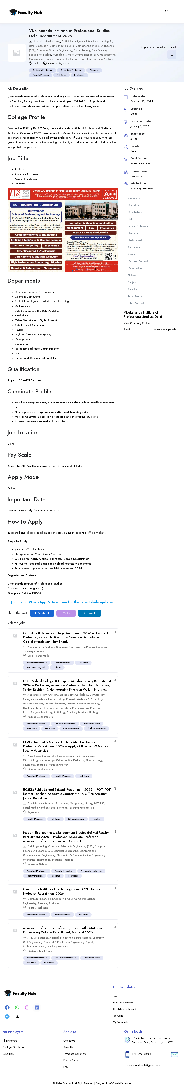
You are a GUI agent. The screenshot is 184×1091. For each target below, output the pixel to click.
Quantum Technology (66, 59)
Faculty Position (41, 75)
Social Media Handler (35, 807)
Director (94, 70)
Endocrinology (56, 699)
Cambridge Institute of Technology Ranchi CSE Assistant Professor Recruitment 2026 (63, 891)
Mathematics (36, 59)
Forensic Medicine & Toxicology (84, 699)
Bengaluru (134, 198)
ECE (49, 851)
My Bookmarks (120, 1022)
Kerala (132, 254)
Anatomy (53, 695)
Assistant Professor (43, 70)
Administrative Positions (41, 647)
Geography (76, 803)
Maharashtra (45, 717)
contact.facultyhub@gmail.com (143, 1065)
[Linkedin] (36, 1007)
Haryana (133, 233)
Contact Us (69, 1040)
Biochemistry (67, 695)
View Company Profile (137, 323)
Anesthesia (34, 756)
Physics (49, 59)
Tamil (42, 946)
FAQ (65, 1067)
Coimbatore (135, 212)
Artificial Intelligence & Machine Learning (85, 41)
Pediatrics (65, 708)
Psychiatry (46, 712)
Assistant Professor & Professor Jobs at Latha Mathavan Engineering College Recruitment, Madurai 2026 (63, 930)
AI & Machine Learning (47, 41)
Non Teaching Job (36, 667)
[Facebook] (7, 1007)
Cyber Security (82, 50)
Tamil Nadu (42, 656)
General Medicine (55, 703)
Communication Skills (62, 46)
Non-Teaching (77, 647)
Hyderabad (135, 240)
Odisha (43, 864)
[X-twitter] (17, 1016)
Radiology (59, 712)
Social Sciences (58, 807)
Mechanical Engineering (36, 859)
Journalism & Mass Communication (72, 54)
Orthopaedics (50, 708)
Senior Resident (71, 728)
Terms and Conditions (74, 1054)
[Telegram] (7, 1016)
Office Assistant (76, 819)
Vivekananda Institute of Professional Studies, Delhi (143, 314)
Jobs (115, 996)
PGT (96, 803)
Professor (79, 75)
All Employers (10, 1040)
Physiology (96, 708)
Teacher (96, 819)
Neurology (93, 703)
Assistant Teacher (64, 871)
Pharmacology (80, 708)
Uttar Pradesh (136, 303)
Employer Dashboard (14, 1047)
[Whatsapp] (17, 1007)
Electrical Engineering (66, 851)
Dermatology (96, 695)
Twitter (66, 613)
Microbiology (30, 760)
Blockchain (42, 46)
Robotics (86, 59)
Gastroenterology (33, 703)
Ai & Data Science (38, 937)
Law (96, 54)
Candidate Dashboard (124, 1009)
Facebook (43, 613)
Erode (31, 656)
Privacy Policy (70, 1060)
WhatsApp (37, 602)
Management (107, 54)
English (47, 54)
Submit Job (8, 1054)
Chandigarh (135, 205)
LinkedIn (91, 613)
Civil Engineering (37, 846)
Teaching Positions (102, 59)
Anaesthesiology (37, 695)
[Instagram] (26, 1007)
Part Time (32, 728)
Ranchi (31, 907)
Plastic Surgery (31, 712)
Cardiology (81, 695)
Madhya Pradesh (138, 261)
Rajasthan (33, 812)
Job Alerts (118, 1015)
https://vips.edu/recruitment (72, 559)
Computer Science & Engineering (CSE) (70, 846)
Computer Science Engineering (54, 50)
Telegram (59, 602)
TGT (93, 807)
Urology (93, 712)
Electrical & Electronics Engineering (63, 942)
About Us (68, 1047)
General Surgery (76, 703)
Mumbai (32, 717)
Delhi (37, 63)
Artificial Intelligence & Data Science (70, 937)
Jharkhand (42, 907)
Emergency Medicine (35, 699)
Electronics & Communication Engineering (81, 855)
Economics (35, 54)
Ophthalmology (32, 708)
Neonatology (47, 760)
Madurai (32, 951)
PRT (102, 803)
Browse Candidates (123, 1002)
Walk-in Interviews (96, 728)
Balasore (33, 864)
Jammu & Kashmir (138, 226)
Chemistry (61, 647)
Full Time (61, 75)
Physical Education (97, 647)
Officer (57, 667)
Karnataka (134, 247)
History (88, 803)
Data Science (99, 50)
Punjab (132, 282)
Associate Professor (71, 70)
